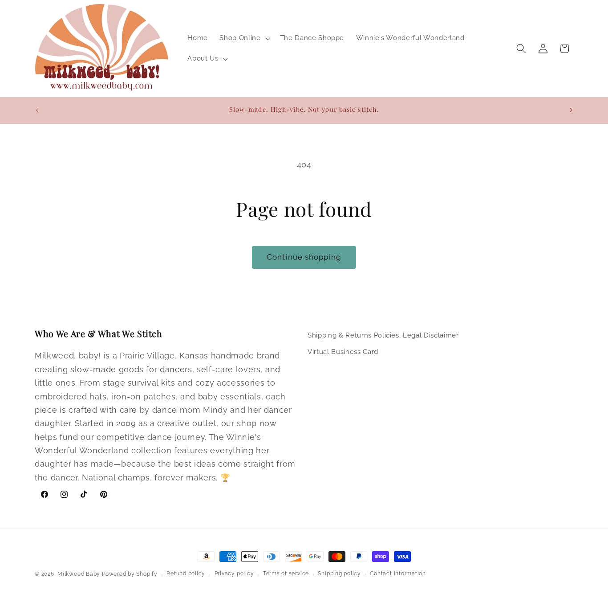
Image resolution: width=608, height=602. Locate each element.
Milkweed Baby (78, 574)
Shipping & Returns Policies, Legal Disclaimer (383, 335)
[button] (244, 38)
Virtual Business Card (343, 352)
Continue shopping (304, 256)
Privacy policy (234, 573)
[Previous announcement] (37, 110)
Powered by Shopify (130, 574)
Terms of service (286, 573)
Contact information (398, 573)
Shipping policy (339, 573)
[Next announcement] (571, 110)
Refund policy (185, 573)
